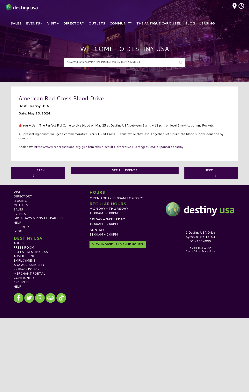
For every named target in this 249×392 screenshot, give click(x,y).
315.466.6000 (200, 241)
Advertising (24, 256)
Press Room (24, 247)
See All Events (125, 170)
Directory (23, 196)
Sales (18, 209)
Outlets (21, 205)
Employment (25, 260)
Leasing (20, 200)
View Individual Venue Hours (117, 244)
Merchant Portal (29, 273)
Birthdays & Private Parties (38, 218)
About (19, 243)
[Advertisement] (124, 345)
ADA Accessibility (29, 264)
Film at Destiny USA (31, 251)
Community (24, 277)
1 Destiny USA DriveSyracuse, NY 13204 (200, 234)
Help (17, 222)
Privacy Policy (26, 269)
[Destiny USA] (200, 209)
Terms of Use (209, 251)
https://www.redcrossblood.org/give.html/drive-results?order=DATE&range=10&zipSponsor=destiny (108, 146)
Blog (18, 231)
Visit (18, 192)
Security (21, 226)
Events (20, 213)
